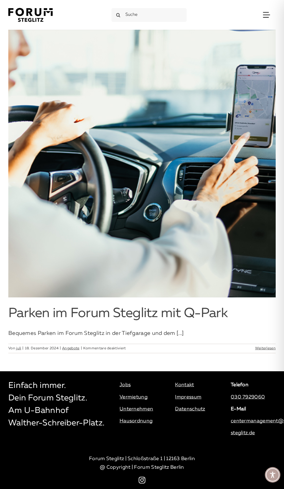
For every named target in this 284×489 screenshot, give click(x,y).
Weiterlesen (265, 348)
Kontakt (184, 384)
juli (18, 348)
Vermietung (134, 397)
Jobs (125, 384)
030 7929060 (248, 397)
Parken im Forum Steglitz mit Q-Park (118, 313)
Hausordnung (136, 420)
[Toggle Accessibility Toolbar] (272, 475)
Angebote (70, 348)
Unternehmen (136, 409)
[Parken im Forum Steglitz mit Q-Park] (142, 163)
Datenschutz (190, 409)
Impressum (188, 397)
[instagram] (142, 480)
